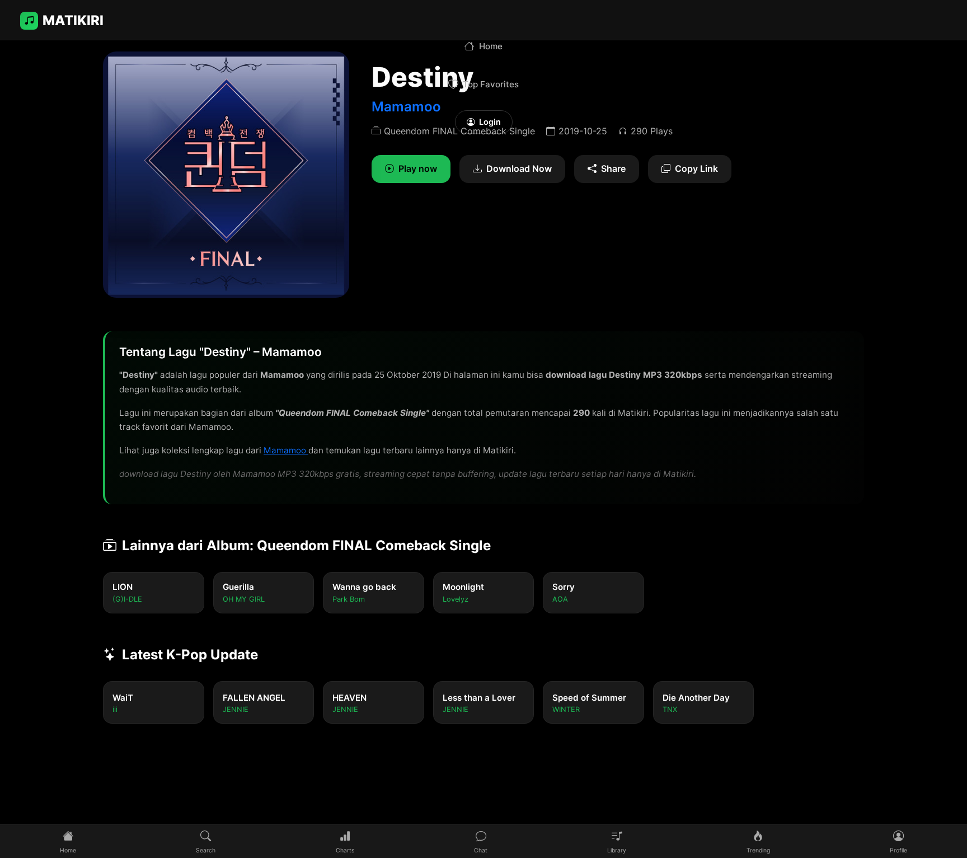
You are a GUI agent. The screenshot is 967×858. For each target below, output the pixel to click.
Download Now (519, 168)
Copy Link (696, 168)
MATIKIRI (73, 20)
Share (613, 168)
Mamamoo (286, 450)
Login (490, 121)
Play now (417, 168)
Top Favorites (491, 84)
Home (491, 46)
